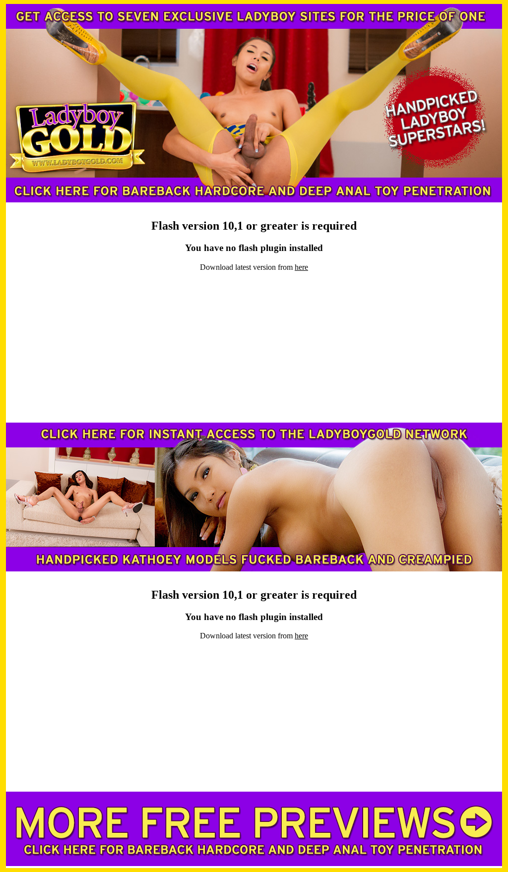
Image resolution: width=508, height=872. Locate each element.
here (301, 267)
